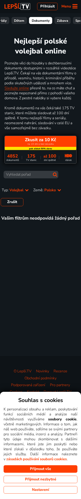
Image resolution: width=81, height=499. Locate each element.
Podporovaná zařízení (28, 385)
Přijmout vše (40, 468)
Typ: (13, 190)
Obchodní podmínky (40, 378)
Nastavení (40, 489)
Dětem (19, 20)
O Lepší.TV (23, 371)
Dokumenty (41, 20)
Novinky (42, 371)
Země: (45, 190)
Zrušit (12, 201)
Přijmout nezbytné (40, 479)
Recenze (60, 371)
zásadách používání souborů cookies (36, 459)
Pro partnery (60, 385)
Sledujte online (16, 88)
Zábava (62, 20)
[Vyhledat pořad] (55, 174)
